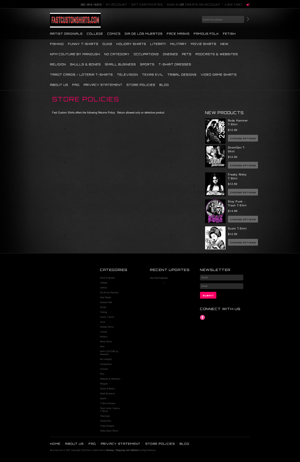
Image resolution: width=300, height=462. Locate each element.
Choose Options (243, 138)
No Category (117, 54)
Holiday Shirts (131, 44)
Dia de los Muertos (144, 33)
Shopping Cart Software (127, 450)
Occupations (146, 54)
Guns (107, 44)
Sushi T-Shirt (237, 228)
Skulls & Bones (85, 64)
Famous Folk (206, 33)
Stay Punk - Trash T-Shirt (237, 203)
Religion (58, 64)
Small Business (120, 64)
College (95, 33)
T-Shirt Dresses (175, 64)
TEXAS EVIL (152, 74)
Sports (147, 64)
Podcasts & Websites (217, 54)
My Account (116, 4)
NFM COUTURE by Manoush (75, 54)
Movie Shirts (203, 44)
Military (178, 44)
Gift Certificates (147, 4)
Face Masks (178, 33)
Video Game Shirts (219, 74)
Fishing (57, 44)
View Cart (233, 4)
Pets (186, 54)
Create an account (203, 4)
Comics (114, 33)
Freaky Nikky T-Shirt (237, 176)
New (224, 44)
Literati (158, 44)
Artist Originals (66, 33)
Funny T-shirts (83, 44)
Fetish (229, 33)
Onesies (170, 54)
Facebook (202, 317)
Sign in (173, 4)
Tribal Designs (182, 74)
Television (127, 74)
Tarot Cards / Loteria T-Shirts (81, 74)
